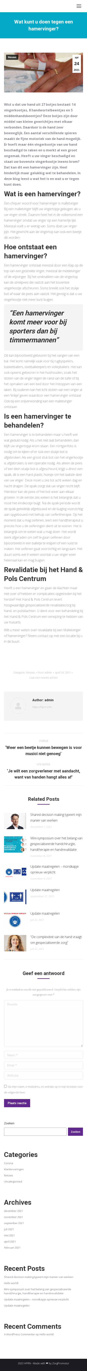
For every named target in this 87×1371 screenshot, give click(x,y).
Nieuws (12, 57)
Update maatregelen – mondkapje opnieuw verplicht (54, 869)
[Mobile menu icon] (79, 6)
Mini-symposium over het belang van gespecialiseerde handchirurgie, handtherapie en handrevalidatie (56, 844)
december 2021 (13, 1211)
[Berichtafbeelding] (15, 821)
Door (45, 672)
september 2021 (14, 1223)
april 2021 (10, 1241)
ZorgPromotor (60, 1363)
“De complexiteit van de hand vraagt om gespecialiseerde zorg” (56, 940)
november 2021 (13, 1217)
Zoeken (9, 1123)
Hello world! (11, 1283)
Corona (8, 1163)
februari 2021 (12, 1247)
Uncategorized (13, 1181)
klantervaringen (14, 1169)
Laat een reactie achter (44, 677)
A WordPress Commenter (19, 1334)
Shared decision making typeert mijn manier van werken (56, 817)
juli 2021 (9, 1229)
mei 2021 (9, 1235)
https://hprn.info (42, 707)
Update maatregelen (45, 890)
